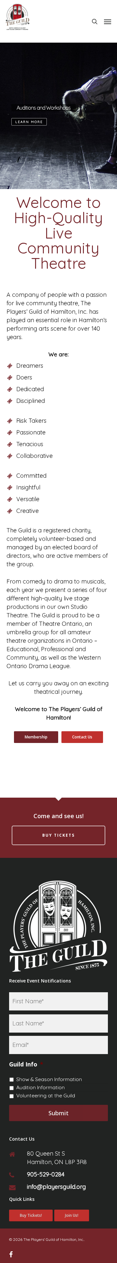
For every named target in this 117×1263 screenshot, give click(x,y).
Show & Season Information (49, 1079)
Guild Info (26, 1064)
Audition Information (40, 1087)
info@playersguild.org (56, 1186)
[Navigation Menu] (107, 21)
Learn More (29, 122)
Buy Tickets (58, 835)
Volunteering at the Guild (45, 1095)
